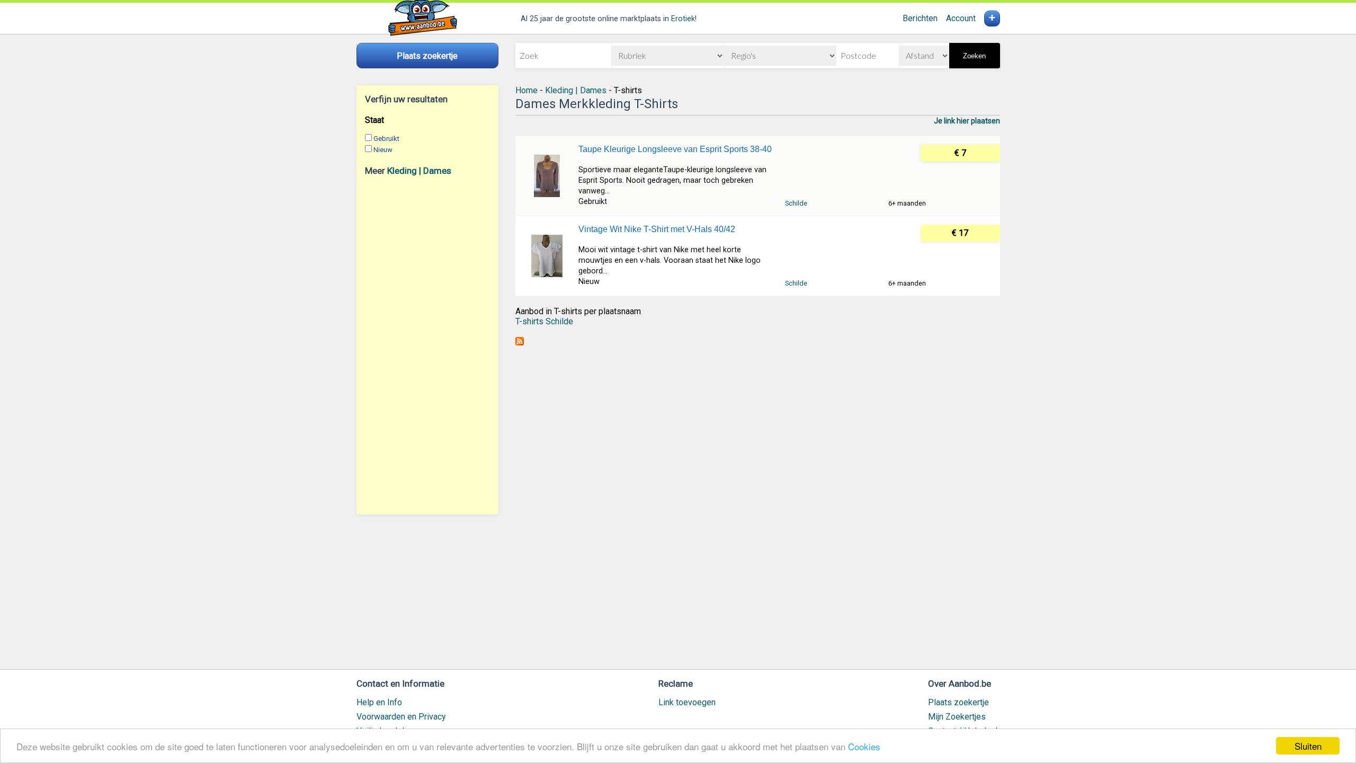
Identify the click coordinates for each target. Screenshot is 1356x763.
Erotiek (683, 18)
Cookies (864, 746)
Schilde (796, 203)
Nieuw (382, 150)
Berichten (920, 18)
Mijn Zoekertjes (957, 717)
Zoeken (974, 56)
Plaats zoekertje (958, 702)
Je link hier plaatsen (967, 121)
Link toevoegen (687, 702)
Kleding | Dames (419, 170)
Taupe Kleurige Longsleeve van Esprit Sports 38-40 (675, 149)
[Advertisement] (427, 345)
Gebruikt (386, 139)
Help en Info (379, 702)
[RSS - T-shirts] (519, 343)
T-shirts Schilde (544, 321)
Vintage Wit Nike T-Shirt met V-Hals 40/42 (656, 229)
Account (961, 18)
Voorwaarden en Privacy (401, 717)
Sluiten (1308, 745)
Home (526, 90)
